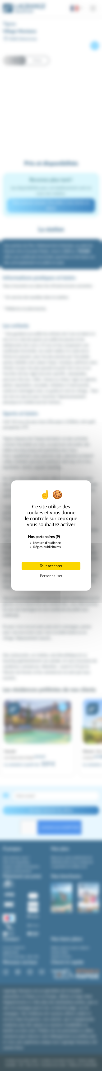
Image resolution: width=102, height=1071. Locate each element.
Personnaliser (51, 576)
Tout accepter (51, 566)
